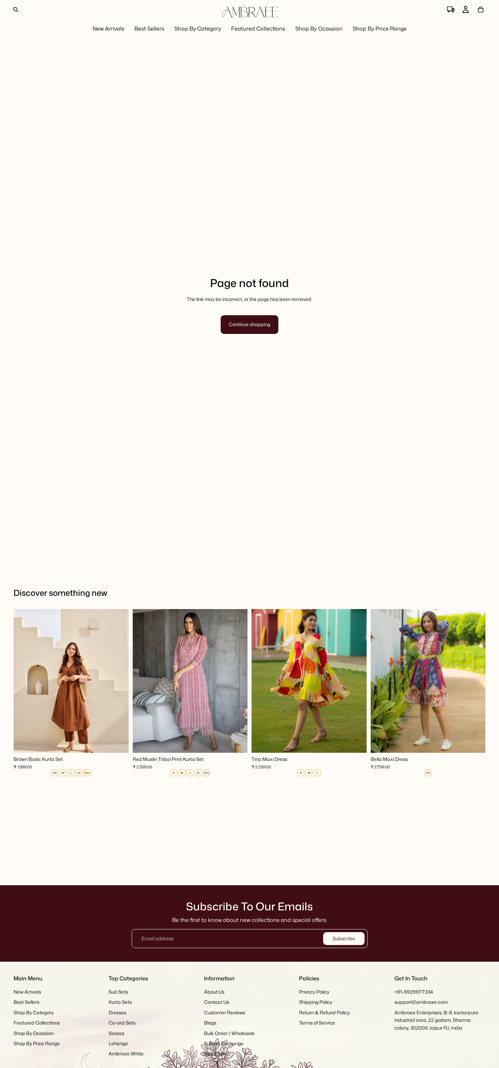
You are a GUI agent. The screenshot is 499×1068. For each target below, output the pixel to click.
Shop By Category (34, 1012)
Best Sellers (26, 1002)
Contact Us (216, 1002)
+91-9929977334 (413, 992)
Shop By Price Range (37, 1043)
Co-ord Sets (122, 1022)
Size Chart (215, 1054)
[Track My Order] (450, 9)
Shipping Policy (315, 1002)
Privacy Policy (314, 992)
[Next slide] (118, 681)
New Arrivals (27, 992)
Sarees (116, 1033)
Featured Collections (37, 1022)
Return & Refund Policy (324, 1012)
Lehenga (118, 1043)
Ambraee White (126, 1054)
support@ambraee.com (421, 1002)
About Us (214, 992)
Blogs (210, 1022)
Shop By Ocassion (34, 1033)
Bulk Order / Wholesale (229, 1033)
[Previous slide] (24, 681)
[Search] (15, 9)
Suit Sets (118, 992)
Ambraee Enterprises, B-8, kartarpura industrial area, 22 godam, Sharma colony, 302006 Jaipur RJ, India (436, 1020)
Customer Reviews (224, 1012)
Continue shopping (249, 324)
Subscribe (344, 938)
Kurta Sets (120, 1002)
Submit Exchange (223, 1043)
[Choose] (118, 742)
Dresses (117, 1012)
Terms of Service (317, 1022)
